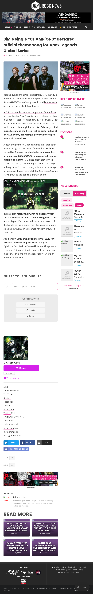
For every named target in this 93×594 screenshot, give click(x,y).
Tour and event (35, 56)
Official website (11, 390)
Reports (41, 27)
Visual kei (66, 200)
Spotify (7, 397)
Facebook (8, 401)
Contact (52, 27)
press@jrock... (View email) (72, 570)
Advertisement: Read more (69, 572)
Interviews (29, 27)
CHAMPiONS (12, 362)
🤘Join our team (68, 27)
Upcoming (79, 193)
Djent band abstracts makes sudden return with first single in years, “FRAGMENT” (45, 547)
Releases (25, 56)
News (7, 27)
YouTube (8, 394)
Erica (6, 56)
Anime (79, 205)
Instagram (9, 409)
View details (13, 378)
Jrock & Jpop (67, 205)
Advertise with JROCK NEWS (48, 588)
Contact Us (62, 588)
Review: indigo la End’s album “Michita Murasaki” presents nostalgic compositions (16, 527)
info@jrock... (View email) (77, 567)
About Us (34, 588)
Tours (17, 27)
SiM (12, 458)
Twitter (7, 405)
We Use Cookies (72, 588)
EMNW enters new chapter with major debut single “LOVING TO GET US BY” (16, 547)
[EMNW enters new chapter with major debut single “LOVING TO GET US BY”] (67, 153)
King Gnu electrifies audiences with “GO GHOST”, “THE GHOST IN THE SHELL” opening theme (45, 527)
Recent (67, 193)
